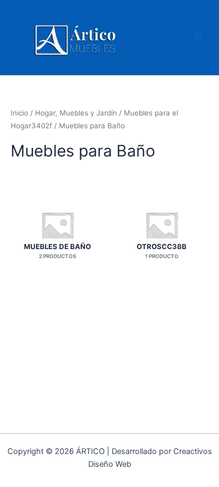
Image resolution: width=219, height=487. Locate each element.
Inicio (19, 113)
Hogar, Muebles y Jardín (76, 113)
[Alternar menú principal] (197, 37)
